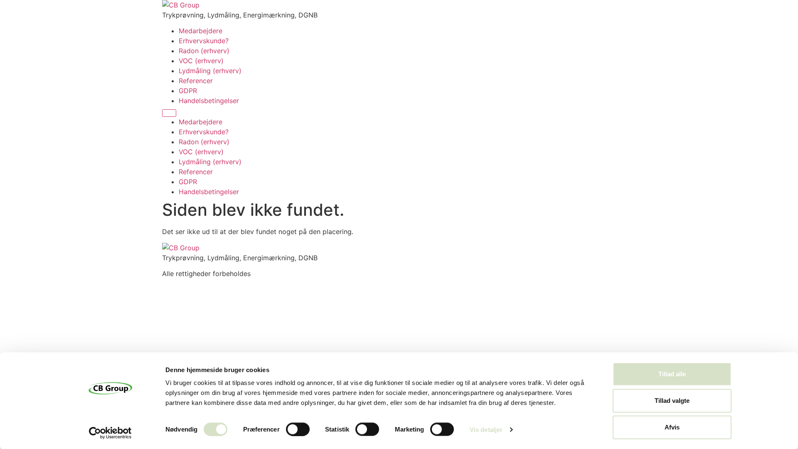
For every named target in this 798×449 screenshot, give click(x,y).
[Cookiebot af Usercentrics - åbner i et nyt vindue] (110, 433)
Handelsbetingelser (209, 100)
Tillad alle (672, 373)
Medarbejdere (200, 31)
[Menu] (169, 113)
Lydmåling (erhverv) (210, 71)
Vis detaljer (486, 429)
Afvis (672, 427)
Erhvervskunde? (204, 41)
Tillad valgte (672, 400)
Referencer (196, 80)
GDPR (188, 90)
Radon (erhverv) (204, 51)
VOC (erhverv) (201, 61)
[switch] (298, 429)
